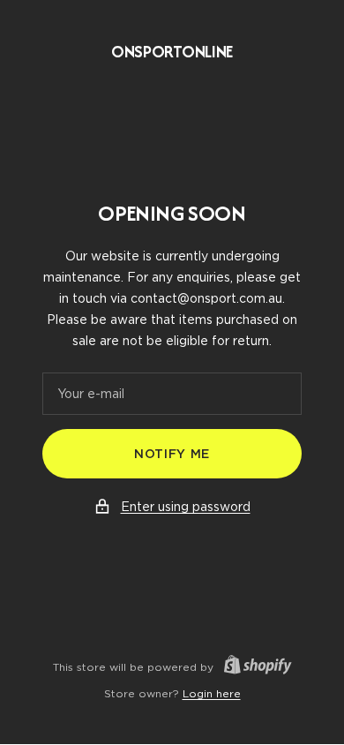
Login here (212, 693)
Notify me (172, 454)
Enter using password (186, 507)
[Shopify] (252, 667)
